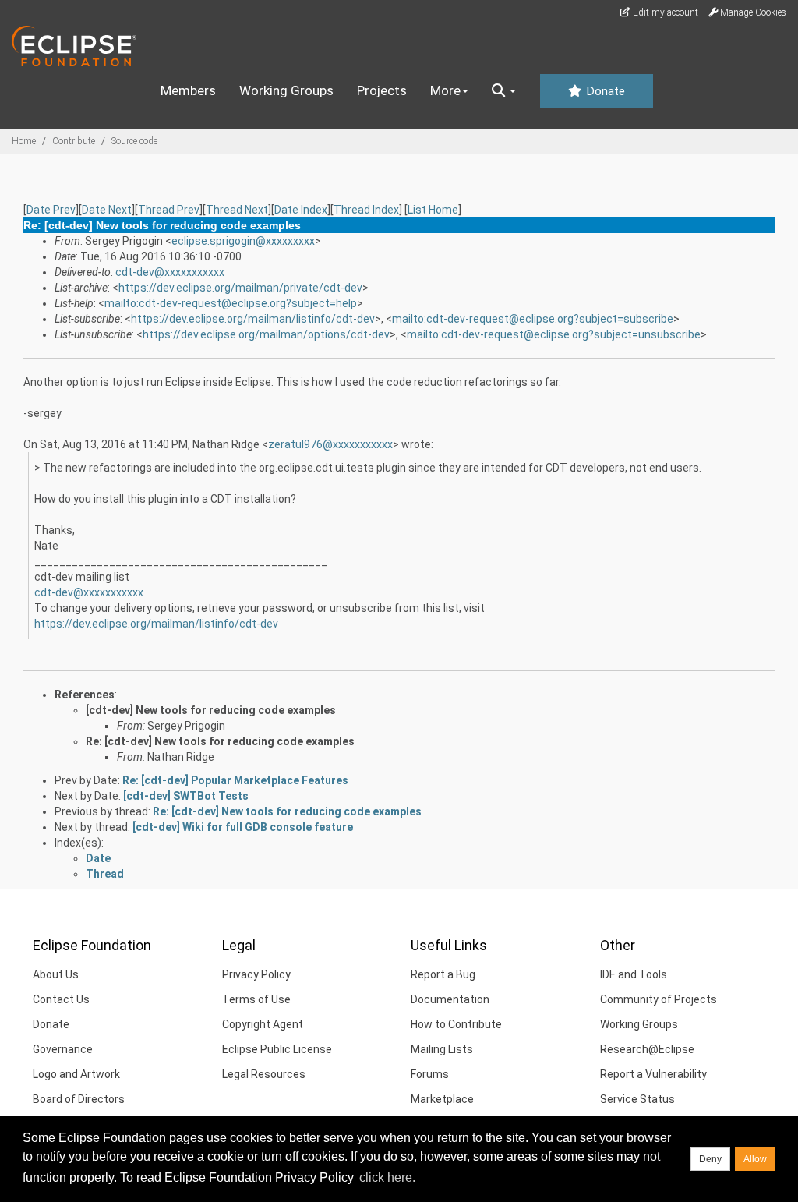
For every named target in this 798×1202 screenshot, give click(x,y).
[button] (504, 91)
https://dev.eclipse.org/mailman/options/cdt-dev (266, 334)
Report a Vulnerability (653, 1074)
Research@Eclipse (647, 1049)
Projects (382, 90)
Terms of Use (256, 999)
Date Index (300, 209)
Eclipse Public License (277, 1049)
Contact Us (61, 999)
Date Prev (51, 209)
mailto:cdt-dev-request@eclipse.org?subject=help (230, 303)
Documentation (450, 999)
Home (24, 141)
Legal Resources (263, 1074)
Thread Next (237, 209)
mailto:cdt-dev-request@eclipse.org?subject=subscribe (532, 319)
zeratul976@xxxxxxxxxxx (330, 444)
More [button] (445, 90)
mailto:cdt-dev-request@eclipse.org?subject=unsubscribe (554, 334)
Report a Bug (443, 974)
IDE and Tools (633, 974)
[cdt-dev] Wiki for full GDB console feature (242, 827)
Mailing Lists (442, 1049)
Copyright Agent (262, 1024)
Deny (710, 1159)
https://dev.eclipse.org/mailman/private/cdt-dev (240, 287)
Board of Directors (79, 1099)
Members (188, 90)
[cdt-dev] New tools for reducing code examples (211, 710)
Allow (755, 1159)
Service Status (637, 1099)
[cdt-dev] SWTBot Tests (186, 796)
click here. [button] (387, 1177)
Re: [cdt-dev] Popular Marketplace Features (235, 780)
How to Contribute (456, 1024)
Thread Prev (169, 209)
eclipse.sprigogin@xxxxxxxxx (243, 241)
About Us (56, 974)
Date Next (107, 209)
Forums (430, 1074)
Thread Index (366, 209)
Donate (604, 91)
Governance (63, 1049)
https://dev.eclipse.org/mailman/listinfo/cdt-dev (253, 319)
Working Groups (286, 90)
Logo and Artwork (76, 1074)
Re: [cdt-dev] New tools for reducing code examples (220, 741)
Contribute (73, 141)
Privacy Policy (256, 974)
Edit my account (664, 12)
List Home (433, 209)
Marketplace (442, 1099)
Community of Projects (658, 999)
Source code (134, 141)
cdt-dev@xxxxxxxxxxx (169, 272)
